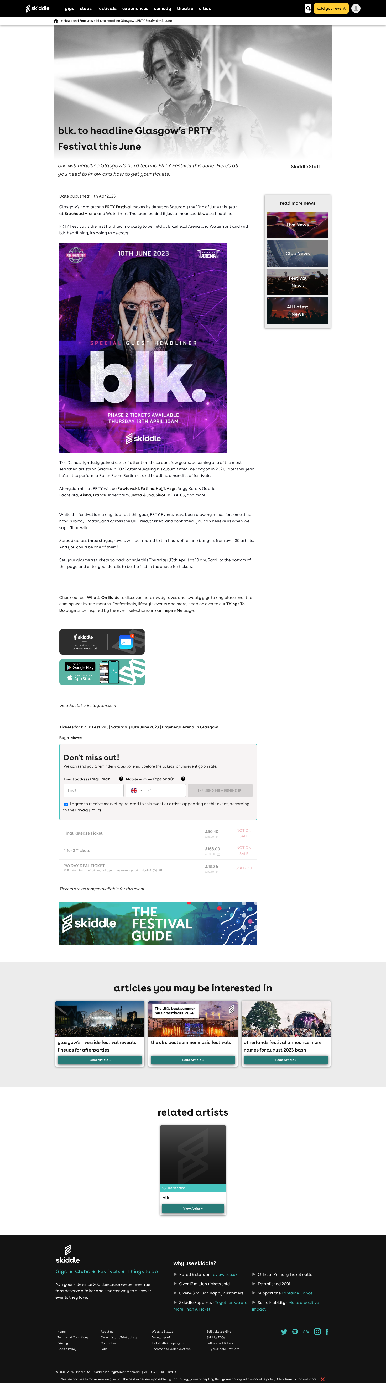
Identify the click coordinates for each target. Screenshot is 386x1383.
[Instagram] (317, 1333)
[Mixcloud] (306, 1333)
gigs (69, 8)
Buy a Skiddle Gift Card (223, 1349)
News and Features (78, 21)
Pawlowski (128, 488)
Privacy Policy (88, 810)
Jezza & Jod (142, 495)
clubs (86, 8)
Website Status (162, 1331)
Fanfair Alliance (296, 1293)
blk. (201, 213)
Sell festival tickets (220, 1343)
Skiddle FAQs (216, 1337)
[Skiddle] (67, 1253)
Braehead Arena (81, 213)
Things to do (142, 1271)
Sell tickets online (219, 1331)
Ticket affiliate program (168, 1343)
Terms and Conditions (73, 1337)
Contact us (108, 1343)
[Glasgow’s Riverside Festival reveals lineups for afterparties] (99, 1019)
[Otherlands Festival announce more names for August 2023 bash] (286, 1019)
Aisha (85, 495)
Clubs (82, 1271)
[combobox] (136, 790)
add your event (331, 8)
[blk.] (193, 1158)
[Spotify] (295, 1333)
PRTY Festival (118, 207)
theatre (185, 8)
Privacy (63, 1343)
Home (62, 1331)
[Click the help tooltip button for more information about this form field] (121, 779)
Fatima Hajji (153, 488)
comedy (162, 8)
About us (107, 1331)
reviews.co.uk (224, 1274)
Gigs (61, 1271)
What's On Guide (103, 597)
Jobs (104, 1349)
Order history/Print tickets (119, 1337)
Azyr (171, 488)
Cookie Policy (67, 1349)
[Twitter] (284, 1333)
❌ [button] (323, 1379)
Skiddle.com (44, 8)
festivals (107, 8)
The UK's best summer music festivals (191, 1042)
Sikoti (161, 495)
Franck (99, 495)
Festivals (109, 1271)
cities (205, 8)
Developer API (161, 1337)
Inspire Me (172, 610)
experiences (135, 8)
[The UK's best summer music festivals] (192, 1019)
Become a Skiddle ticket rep (171, 1349)
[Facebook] (327, 1333)
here (288, 1379)
